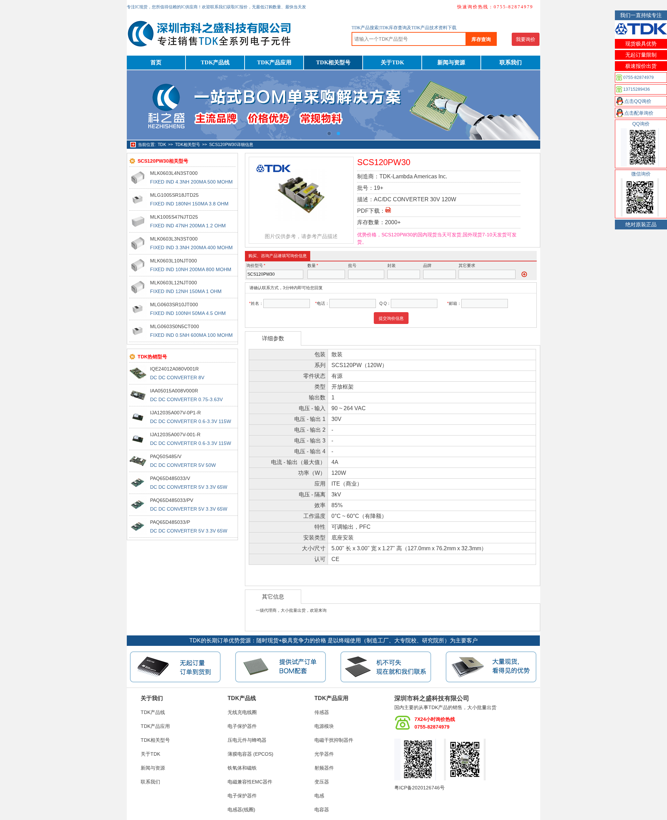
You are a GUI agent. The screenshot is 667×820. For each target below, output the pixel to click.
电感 (319, 795)
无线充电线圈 (242, 712)
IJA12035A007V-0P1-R (175, 412)
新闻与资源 (451, 62)
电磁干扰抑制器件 (333, 740)
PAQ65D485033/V (170, 478)
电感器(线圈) (241, 809)
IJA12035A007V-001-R (175, 434)
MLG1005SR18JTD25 (174, 195)
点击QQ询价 (637, 101)
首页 (156, 62)
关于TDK (392, 62)
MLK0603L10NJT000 (173, 260)
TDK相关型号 (333, 62)
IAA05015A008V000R (174, 390)
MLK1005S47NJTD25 (174, 217)
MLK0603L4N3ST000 (174, 173)
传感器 (321, 712)
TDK (162, 144)
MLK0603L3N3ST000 (174, 239)
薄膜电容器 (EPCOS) (250, 754)
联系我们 (511, 62)
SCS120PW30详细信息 (231, 144)
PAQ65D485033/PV (171, 500)
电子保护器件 (242, 726)
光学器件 (324, 754)
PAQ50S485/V (165, 456)
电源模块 (324, 726)
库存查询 (481, 39)
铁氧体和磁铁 (242, 768)
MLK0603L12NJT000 (173, 282)
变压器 (321, 782)
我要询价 (525, 39)
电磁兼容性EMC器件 (250, 782)
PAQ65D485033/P (170, 522)
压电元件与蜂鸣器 (247, 740)
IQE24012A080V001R (174, 369)
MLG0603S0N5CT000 (174, 326)
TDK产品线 (215, 62)
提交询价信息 (391, 318)
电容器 (321, 809)
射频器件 (324, 768)
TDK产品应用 (274, 62)
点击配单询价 (638, 113)
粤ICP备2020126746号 (419, 787)
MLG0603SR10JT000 (174, 304)
